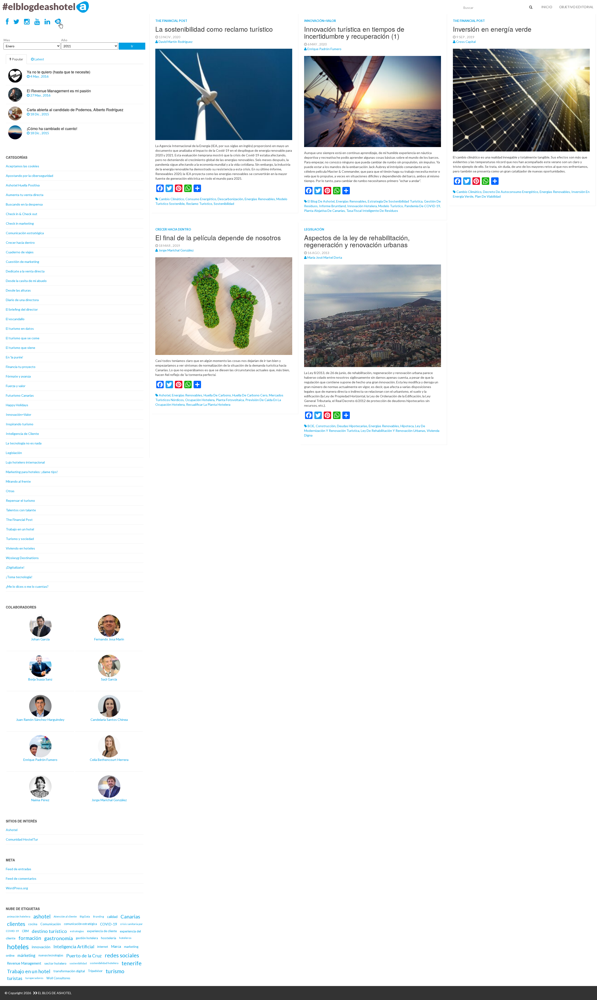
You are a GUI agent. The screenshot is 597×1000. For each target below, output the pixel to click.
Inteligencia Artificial (73, 946)
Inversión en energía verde (492, 29)
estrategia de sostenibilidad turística (395, 201)
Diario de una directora (22, 300)
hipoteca (407, 426)
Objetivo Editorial (576, 7)
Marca (116, 946)
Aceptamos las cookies (22, 166)
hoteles (18, 946)
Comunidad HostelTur (22, 839)
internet (102, 946)
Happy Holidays (17, 405)
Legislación (314, 229)
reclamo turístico (199, 204)
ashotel (164, 395)
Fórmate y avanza (18, 376)
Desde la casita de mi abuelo (26, 281)
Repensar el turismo (20, 500)
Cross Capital (466, 42)
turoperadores (34, 977)
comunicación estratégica (80, 924)
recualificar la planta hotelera (208, 404)
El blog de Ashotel (321, 201)
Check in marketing (20, 223)
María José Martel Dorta (324, 257)
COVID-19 (108, 924)
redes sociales (122, 955)
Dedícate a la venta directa (25, 271)
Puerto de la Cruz (84, 955)
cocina (32, 924)
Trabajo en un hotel (20, 529)
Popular (17, 59)
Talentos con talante (21, 510)
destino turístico (49, 931)
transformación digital (69, 971)
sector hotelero (55, 963)
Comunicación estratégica (25, 233)
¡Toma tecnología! (19, 577)
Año (64, 40)
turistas (14, 978)
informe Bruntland (332, 206)
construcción (326, 426)
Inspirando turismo (19, 424)
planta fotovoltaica (230, 400)
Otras (10, 491)
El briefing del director (22, 309)
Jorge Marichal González (176, 250)
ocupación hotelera (200, 400)
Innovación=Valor (320, 21)
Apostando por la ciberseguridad (29, 176)
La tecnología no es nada (24, 443)
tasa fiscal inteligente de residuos (372, 211)
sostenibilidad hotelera (104, 963)
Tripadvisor (95, 971)
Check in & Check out (21, 214)
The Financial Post (171, 21)
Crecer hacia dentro (173, 229)
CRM (25, 931)
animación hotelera (18, 916)
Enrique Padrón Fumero (324, 49)
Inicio (546, 7)
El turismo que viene (20, 348)
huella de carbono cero (249, 395)
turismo (115, 971)
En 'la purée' (14, 357)
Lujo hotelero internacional (25, 462)
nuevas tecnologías (50, 955)
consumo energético (200, 199)
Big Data (85, 916)
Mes (6, 40)
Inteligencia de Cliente (22, 434)
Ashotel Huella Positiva (23, 185)
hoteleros (125, 938)
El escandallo (15, 319)
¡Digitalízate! (15, 567)
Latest (39, 59)
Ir (132, 46)
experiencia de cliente (102, 931)
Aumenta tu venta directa (24, 195)
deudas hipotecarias (352, 426)
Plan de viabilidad (488, 196)
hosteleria (108, 938)
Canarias (130, 916)
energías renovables (260, 199)
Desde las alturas (18, 290)
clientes (16, 924)
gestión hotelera (87, 938)
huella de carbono (217, 395)
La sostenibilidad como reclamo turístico (214, 29)
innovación (41, 947)
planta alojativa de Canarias (324, 211)
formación (29, 938)
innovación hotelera (362, 206)
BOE (311, 426)
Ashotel (11, 830)
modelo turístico (390, 206)
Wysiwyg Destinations (22, 558)
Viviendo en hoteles (20, 548)
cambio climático (171, 199)
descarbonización (230, 199)
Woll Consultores (58, 978)
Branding (98, 916)
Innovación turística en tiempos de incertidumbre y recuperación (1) (354, 32)
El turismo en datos (20, 328)
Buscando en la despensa (24, 204)
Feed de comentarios (21, 878)
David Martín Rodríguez (175, 42)
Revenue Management (24, 963)
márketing (26, 955)
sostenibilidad (224, 204)
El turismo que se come (22, 338)
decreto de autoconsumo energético (510, 192)
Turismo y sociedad (20, 539)
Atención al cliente (65, 916)
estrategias (77, 931)
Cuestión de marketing (22, 262)
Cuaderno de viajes (20, 252)
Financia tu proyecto (20, 367)
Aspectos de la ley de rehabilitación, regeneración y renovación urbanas (357, 241)
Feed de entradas (18, 869)
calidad (112, 916)
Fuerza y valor (15, 386)
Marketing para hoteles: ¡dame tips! (32, 472)
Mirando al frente (18, 481)
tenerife (131, 963)
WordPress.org (17, 888)
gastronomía (58, 938)
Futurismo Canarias (20, 395)
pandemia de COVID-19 (422, 206)
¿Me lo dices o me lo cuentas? (27, 586)
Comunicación (50, 924)
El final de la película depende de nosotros (218, 237)
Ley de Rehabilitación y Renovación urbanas (393, 431)
